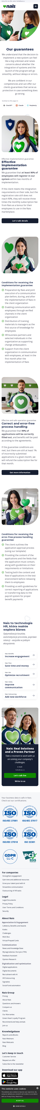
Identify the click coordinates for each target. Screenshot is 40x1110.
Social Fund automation (11, 985)
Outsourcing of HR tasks (11, 891)
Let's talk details (20, 221)
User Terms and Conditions (13, 907)
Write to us (20, 781)
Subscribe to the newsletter (13, 1064)
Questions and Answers (11, 1003)
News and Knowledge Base (12, 948)
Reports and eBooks (10, 1035)
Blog (4, 1046)
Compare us (7, 1007)
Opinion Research (9, 959)
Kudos (4, 929)
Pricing (5, 996)
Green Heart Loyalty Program (13, 1018)
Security (5, 911)
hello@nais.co (21, 1)
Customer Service (9, 1056)
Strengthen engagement (12, 876)
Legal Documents (9, 900)
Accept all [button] (20, 1101)
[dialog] (20, 1098)
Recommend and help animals (13, 1022)
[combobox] (37, 1088)
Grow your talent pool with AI (13, 883)
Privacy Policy (7, 904)
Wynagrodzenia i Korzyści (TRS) (14, 952)
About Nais (6, 1000)
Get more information (20, 472)
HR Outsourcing (8, 978)
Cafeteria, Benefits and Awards (14, 926)
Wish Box (6, 937)
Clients (5, 1011)
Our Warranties (8, 1014)
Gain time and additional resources (15, 880)
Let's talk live (20, 775)
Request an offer (8, 1060)
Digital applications (9, 967)
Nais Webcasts (8, 1042)
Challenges (6, 933)
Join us (5, 1025)
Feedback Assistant (9, 956)
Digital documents (9, 971)
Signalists (6, 982)
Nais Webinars (8, 1038)
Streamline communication (12, 887)
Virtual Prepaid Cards (10, 940)
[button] (35, 6)
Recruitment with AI (10, 974)
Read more (19, 1096)
